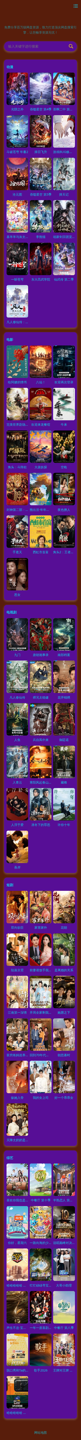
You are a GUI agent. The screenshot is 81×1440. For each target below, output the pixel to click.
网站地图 (40, 1432)
